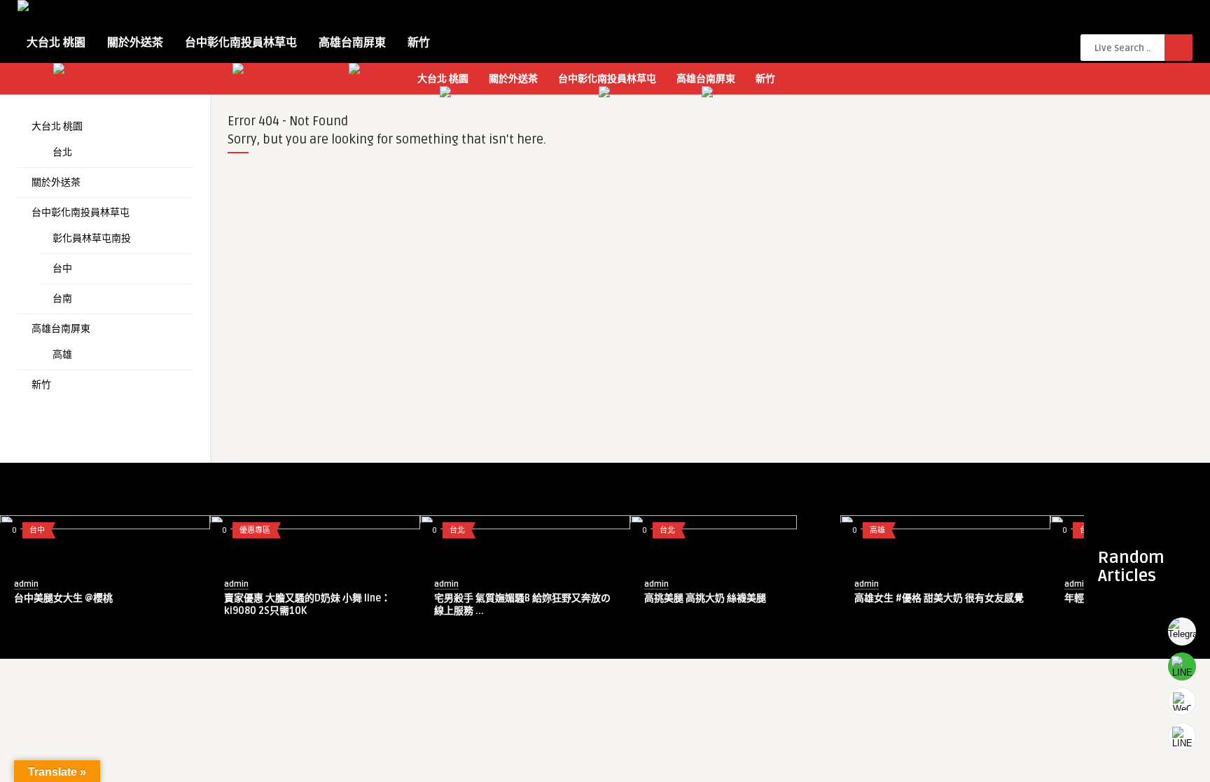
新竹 (419, 43)
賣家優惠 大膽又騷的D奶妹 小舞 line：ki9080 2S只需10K (307, 604)
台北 (62, 152)
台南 (62, 299)
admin (26, 584)
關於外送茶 (135, 43)
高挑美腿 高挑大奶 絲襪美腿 (705, 598)
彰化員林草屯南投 (92, 238)
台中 (62, 268)
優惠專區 (254, 530)
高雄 (62, 355)
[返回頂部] (1182, 736)
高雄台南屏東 (352, 43)
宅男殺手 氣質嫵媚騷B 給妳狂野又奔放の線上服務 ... (522, 604)
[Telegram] (1182, 631)
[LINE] (1182, 666)
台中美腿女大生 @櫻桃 (63, 598)
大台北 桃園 (56, 43)
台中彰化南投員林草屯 (241, 43)
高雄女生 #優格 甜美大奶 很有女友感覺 (939, 598)
